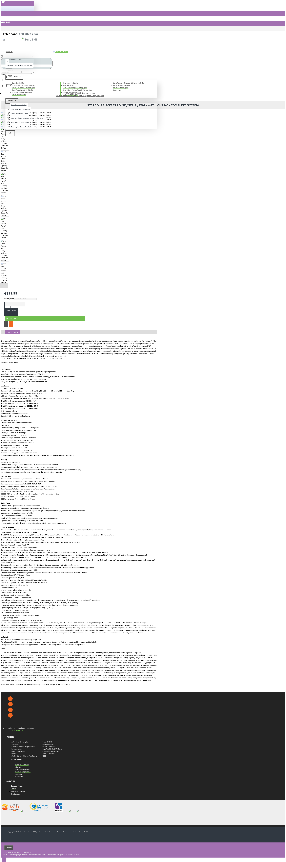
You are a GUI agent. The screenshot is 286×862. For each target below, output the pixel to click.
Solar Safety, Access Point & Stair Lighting (80, 93)
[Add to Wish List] (6, 324)
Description (13, 332)
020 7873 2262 (29, 34)
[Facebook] (10, 698)
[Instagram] (10, 710)
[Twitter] (10, 704)
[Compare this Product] (11, 324)
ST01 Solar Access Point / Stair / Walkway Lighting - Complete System (80, 96)
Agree (9, 847)
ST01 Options (9, 299)
